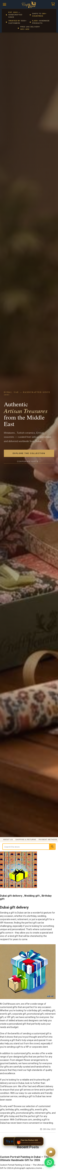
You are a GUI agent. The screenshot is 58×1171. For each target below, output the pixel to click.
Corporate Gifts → (29, 461)
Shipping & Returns (25, 839)
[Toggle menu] (4, 4)
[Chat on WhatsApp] (49, 1162)
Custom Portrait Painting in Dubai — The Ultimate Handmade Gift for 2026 (24, 1158)
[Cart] (53, 4)
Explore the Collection (29, 453)
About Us (8, 839)
